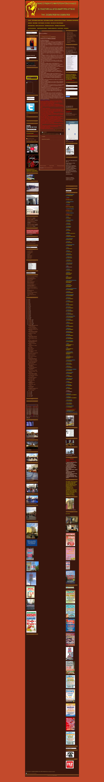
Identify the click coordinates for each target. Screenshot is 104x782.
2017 (28, 309)
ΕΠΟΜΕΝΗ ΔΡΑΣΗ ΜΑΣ (49, 25)
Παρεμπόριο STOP (30, 293)
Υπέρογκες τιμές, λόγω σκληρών (31, 385)
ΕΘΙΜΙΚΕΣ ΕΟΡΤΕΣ (70, 33)
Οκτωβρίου (30, 322)
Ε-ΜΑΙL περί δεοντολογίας (32, 356)
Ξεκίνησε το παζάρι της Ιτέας (32, 340)
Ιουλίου (29, 391)
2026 (28, 299)
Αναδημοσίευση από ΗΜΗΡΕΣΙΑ (31, 383)
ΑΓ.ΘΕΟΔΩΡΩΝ (29, 252)
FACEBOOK (66, 28)
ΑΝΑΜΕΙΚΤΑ (69, 42)
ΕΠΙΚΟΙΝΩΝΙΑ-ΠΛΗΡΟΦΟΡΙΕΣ (72, 20)
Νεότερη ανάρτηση (43, 165)
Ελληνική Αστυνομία (30, 283)
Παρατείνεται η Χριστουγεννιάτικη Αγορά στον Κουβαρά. (32, 224)
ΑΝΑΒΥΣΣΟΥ (29, 258)
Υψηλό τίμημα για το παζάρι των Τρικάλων (32, 351)
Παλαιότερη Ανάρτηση (60, 165)
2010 (28, 317)
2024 (28, 301)
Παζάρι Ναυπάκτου (31, 363)
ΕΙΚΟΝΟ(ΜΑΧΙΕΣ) (31, 25)
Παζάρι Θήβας (30, 347)
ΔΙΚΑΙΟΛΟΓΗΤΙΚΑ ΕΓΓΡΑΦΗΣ (60, 20)
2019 (28, 307)
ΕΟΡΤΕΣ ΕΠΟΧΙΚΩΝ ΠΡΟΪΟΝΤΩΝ (70, 38)
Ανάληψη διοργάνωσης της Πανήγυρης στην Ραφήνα (32, 359)
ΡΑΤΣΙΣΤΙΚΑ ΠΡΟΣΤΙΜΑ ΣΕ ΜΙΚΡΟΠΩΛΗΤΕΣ (32, 342)
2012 (28, 315)
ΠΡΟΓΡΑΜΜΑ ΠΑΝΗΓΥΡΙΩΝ (37, 20)
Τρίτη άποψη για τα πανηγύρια (33, 352)
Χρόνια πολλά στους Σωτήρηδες (31, 381)
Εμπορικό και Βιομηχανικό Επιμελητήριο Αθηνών (31, 285)
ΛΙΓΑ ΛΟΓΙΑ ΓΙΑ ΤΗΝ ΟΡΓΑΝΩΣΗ (57, 23)
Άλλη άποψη (30, 335)
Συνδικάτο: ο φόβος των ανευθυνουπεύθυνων (31, 220)
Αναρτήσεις (29, 97)
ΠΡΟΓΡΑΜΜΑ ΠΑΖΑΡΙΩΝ (48, 20)
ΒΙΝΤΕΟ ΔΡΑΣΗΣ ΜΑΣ (40, 25)
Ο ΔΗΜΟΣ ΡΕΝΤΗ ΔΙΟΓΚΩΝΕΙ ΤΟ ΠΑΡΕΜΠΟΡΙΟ (33, 326)
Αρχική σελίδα (51, 165)
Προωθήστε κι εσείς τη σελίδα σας (30, 93)
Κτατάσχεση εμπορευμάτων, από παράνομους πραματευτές (32, 368)
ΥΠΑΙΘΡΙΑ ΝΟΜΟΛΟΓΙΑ (52, 28)
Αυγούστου (30, 324)
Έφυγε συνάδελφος (31, 390)
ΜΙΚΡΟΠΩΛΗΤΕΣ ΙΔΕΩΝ (42, 28)
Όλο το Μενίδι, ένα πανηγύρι (32, 360)
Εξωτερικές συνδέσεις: (32, 262)
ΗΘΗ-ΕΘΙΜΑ (35, 23)
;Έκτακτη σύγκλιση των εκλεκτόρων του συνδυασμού (32, 222)
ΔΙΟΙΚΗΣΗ (30, 23)
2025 (28, 300)
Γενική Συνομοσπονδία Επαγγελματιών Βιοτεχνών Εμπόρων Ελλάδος (31, 278)
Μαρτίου (29, 396)
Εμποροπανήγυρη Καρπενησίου (31, 387)
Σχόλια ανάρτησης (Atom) (48, 167)
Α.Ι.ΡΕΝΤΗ (29, 253)
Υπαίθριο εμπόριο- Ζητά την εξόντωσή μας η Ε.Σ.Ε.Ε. (32, 337)
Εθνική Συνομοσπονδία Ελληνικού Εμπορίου (31, 282)
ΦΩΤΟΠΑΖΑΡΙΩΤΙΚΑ (32, 28)
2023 (28, 302)
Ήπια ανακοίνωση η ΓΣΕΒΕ (32, 370)
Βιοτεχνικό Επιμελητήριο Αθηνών (32, 276)
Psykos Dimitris (55, 775)
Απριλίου (29, 395)
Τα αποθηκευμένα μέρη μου (72, 140)
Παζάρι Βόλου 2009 (31, 379)
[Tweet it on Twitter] (44, 132)
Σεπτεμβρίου (30, 323)
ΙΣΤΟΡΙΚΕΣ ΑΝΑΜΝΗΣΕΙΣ (71, 41)
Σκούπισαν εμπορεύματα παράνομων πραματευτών (32, 328)
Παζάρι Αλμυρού (30, 349)
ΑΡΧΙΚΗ (29, 20)
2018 (28, 308)
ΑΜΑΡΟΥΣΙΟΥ (29, 255)
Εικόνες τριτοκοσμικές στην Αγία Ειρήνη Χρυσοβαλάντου (32, 365)
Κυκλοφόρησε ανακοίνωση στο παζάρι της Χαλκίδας (33, 389)
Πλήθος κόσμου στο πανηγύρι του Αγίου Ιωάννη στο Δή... (32, 332)
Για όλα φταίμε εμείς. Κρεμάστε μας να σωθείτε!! (33, 376)
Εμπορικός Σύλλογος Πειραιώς (32, 292)
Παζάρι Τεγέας (30, 357)
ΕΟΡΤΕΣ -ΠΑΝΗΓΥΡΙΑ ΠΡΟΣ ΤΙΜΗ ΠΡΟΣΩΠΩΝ (71, 36)
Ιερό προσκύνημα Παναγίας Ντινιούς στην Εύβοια (32, 362)
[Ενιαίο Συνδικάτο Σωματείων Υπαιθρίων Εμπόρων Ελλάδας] (29, 92)
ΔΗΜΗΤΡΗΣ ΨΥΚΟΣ (30, 138)
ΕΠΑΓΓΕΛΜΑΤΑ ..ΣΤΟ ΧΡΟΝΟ (44, 23)
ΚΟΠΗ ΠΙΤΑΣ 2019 (70, 32)
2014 (28, 313)
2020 (28, 306)
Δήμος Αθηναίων (29, 280)
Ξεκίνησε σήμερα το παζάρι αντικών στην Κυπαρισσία (32, 374)
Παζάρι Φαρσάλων (31, 348)
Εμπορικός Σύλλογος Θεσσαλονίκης (30, 290)
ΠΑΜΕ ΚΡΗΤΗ (29, 218)
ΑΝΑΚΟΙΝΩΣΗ (29, 226)
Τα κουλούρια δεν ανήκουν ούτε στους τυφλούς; (32, 378)
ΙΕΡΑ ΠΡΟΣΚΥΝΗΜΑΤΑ (70, 40)
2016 (28, 310)
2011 (28, 316)
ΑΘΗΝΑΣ (28, 254)
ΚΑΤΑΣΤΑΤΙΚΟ (60, 28)
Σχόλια (29, 99)
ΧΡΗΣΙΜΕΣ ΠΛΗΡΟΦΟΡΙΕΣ (60, 25)
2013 (28, 314)
